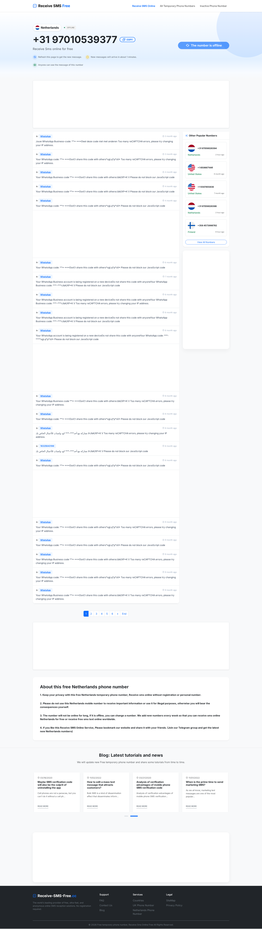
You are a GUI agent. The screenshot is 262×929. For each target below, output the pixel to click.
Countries (138, 903)
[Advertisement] (131, 104)
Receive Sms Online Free (141, 927)
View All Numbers (206, 242)
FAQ (101, 903)
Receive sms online (140, 694)
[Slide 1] (128, 818)
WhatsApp (45, 136)
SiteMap (170, 903)
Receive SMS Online (143, 5)
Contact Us (105, 908)
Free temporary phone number (112, 927)
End (124, 613)
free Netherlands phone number (95, 686)
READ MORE (43, 809)
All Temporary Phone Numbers (177, 5)
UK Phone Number (143, 908)
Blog (102, 912)
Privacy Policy (174, 908)
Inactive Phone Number (213, 5)
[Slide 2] (136, 818)
